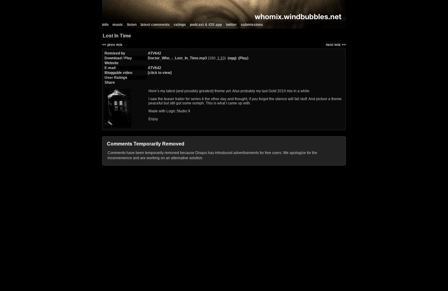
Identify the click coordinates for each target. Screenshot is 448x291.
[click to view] (160, 73)
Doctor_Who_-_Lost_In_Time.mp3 (177, 58)
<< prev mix (112, 45)
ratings (180, 25)
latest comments (155, 25)
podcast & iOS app (206, 25)
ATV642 (154, 53)
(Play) (243, 58)
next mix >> (336, 45)
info (105, 25)
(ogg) (232, 58)
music (117, 25)
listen (132, 25)
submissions (252, 25)
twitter (231, 25)
